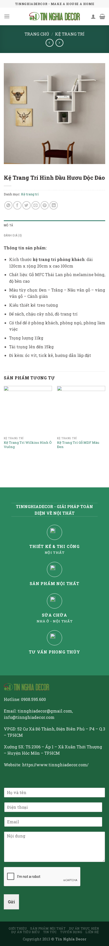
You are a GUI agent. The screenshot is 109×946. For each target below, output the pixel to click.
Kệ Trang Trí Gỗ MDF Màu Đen (78, 444)
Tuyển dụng (71, 932)
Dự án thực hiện (84, 928)
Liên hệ (92, 932)
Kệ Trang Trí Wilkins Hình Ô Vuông (28, 444)
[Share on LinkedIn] (53, 205)
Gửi (11, 901)
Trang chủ (37, 34)
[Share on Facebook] (17, 205)
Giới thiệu (18, 928)
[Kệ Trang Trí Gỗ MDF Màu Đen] (81, 410)
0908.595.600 (33, 699)
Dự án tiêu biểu (25, 932)
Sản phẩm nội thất (47, 928)
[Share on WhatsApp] (8, 205)
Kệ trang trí (69, 34)
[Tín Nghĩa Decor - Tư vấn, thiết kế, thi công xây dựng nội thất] (54, 16)
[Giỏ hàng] (102, 16)
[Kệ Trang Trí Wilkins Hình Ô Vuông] (28, 410)
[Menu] (7, 16)
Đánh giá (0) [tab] (13, 235)
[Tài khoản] (93, 16)
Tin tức (50, 932)
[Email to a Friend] (35, 205)
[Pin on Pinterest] (45, 205)
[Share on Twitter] (26, 205)
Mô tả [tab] (8, 225)
